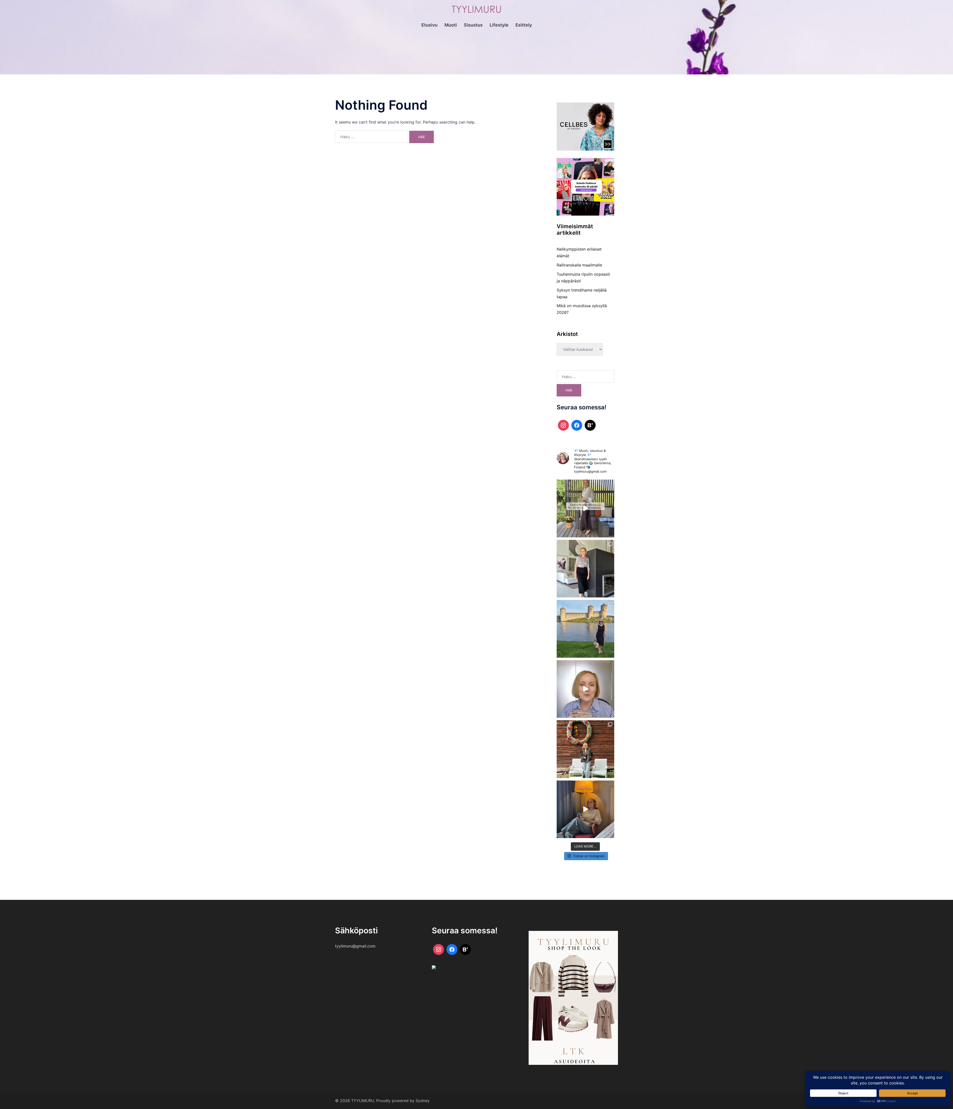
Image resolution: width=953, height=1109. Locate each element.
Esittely (523, 25)
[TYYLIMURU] (476, 10)
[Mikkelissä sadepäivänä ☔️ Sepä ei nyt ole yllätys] (585, 749)
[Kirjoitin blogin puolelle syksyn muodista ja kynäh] (585, 569)
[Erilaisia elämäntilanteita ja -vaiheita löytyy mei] (585, 508)
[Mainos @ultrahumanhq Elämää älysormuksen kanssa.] (585, 689)
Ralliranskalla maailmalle (579, 264)
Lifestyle (499, 25)
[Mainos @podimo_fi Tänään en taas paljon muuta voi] (585, 809)
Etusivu (429, 25)
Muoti (450, 25)
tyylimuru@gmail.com (355, 946)
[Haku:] (371, 136)
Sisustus (473, 25)
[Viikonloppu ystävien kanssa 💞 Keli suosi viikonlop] (585, 629)
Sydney (423, 1100)
